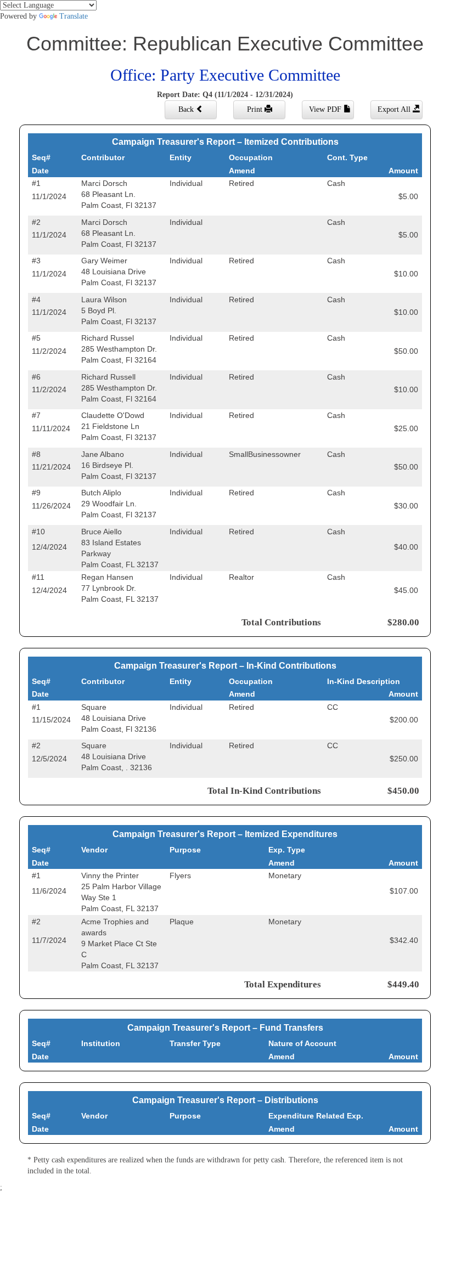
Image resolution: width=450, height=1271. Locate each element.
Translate (73, 16)
